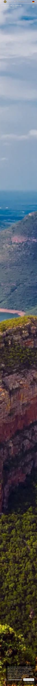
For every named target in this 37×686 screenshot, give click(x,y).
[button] (34, 2)
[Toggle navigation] (33, 7)
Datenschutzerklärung (15, 679)
